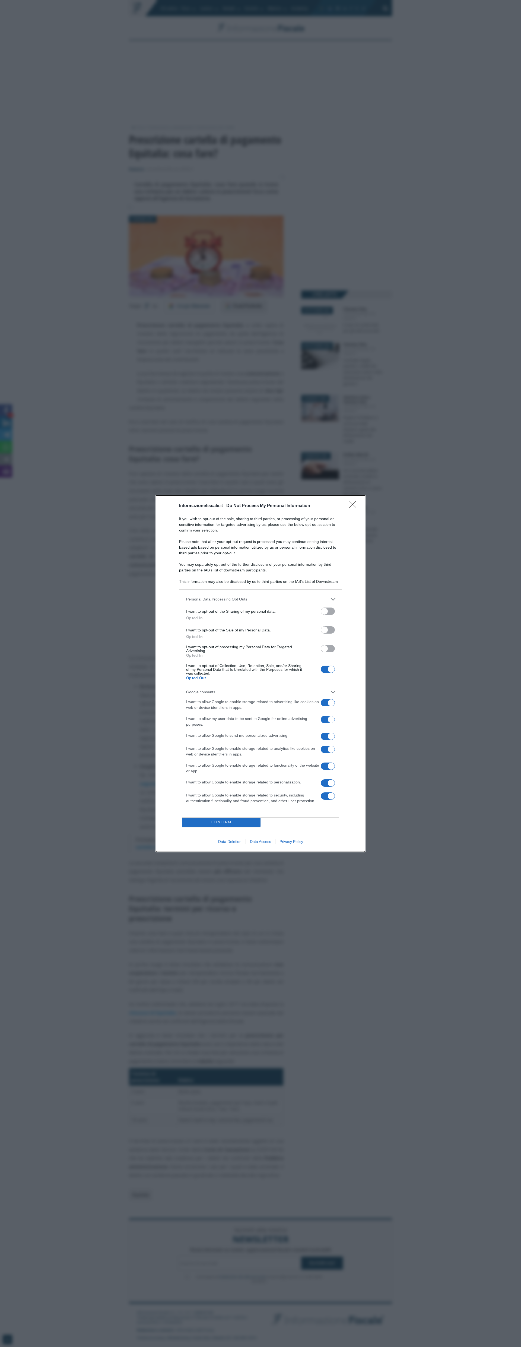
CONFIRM (221, 822)
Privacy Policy (291, 841)
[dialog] (260, 673)
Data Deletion (230, 841)
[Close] (354, 506)
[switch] (328, 611)
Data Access (260, 841)
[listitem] (260, 599)
